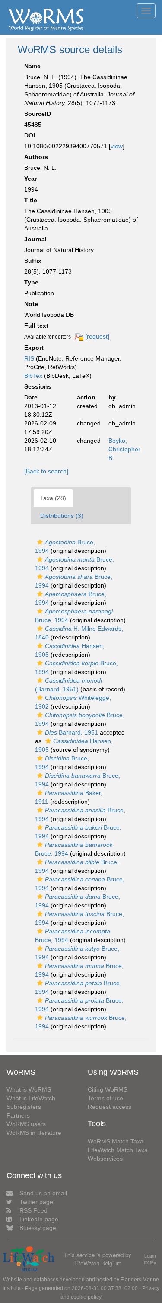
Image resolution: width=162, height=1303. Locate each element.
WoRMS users (26, 1124)
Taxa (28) (53, 498)
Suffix (32, 260)
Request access (109, 1106)
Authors (36, 156)
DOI (29, 135)
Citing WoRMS (107, 1089)
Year (30, 178)
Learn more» (150, 1259)
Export (34, 347)
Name (32, 66)
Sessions (37, 386)
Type (31, 282)
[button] (40, 542)
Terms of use (105, 1098)
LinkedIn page (38, 1219)
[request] (97, 336)
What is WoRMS (28, 1089)
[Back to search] (46, 471)
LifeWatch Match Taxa (118, 1150)
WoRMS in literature (33, 1132)
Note (31, 303)
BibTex (33, 375)
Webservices (105, 1158)
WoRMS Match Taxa (115, 1141)
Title (30, 200)
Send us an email (43, 1193)
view (117, 146)
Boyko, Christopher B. (124, 449)
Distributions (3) (61, 515)
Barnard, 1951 (71, 732)
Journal (35, 239)
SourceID (37, 113)
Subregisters (23, 1106)
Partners (18, 1115)
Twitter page (36, 1201)
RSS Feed (33, 1210)
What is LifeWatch (30, 1098)
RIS (29, 358)
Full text (36, 325)
